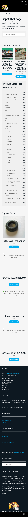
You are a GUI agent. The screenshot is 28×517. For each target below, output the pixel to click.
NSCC (8, 175)
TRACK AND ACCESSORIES (12, 198)
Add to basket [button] (7, 74)
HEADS (9, 144)
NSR (6, 118)
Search (14, 514)
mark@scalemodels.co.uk (13, 373)
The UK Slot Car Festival (20, 452)
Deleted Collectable (11, 170)
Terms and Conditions (7, 420)
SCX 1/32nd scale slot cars (11, 193)
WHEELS (9, 162)
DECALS (9, 139)
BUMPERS (9, 136)
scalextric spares (9, 187)
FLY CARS (7, 107)
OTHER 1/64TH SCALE (12, 123)
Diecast (7, 105)
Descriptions (5, 419)
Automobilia (8, 92)
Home (4, 13)
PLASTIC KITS (8, 126)
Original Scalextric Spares (13, 190)
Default (6, 102)
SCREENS (9, 157)
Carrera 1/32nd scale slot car (12, 94)
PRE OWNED (8, 131)
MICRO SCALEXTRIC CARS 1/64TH (14, 113)
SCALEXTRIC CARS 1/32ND (12, 168)
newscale (4, 422)
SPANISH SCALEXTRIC (13, 178)
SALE (6, 165)
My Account (23, 1)
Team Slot (7, 195)
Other (6, 120)
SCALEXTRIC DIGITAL (10, 185)
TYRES (9, 160)
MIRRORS (9, 149)
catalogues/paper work (10, 99)
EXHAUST (9, 141)
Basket (21, 513)
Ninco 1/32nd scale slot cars (12, 115)
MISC (8, 152)
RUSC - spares (8, 134)
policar (6, 128)
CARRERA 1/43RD (11, 97)
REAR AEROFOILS (11, 155)
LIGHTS (9, 147)
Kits (6, 110)
